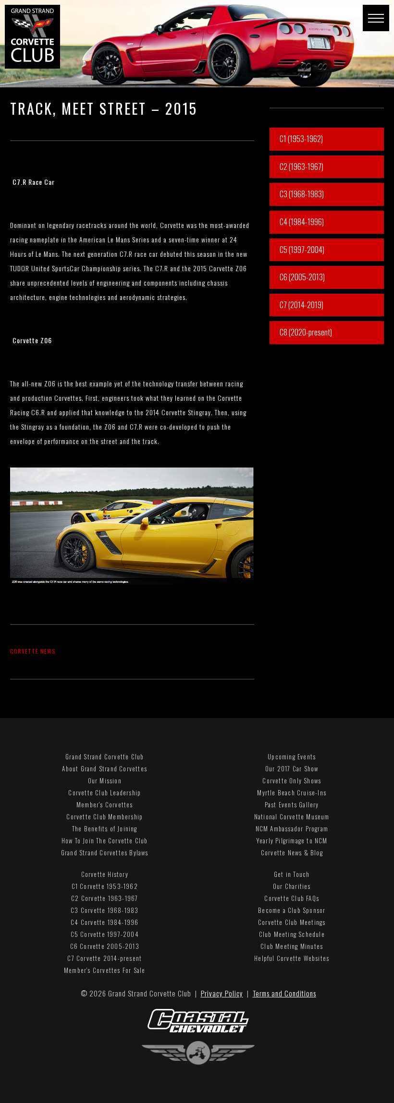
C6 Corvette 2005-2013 (104, 946)
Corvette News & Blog (292, 852)
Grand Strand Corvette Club (104, 756)
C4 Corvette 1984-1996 (104, 922)
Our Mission (105, 780)
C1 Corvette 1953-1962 (105, 886)
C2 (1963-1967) (301, 166)
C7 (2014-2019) (301, 305)
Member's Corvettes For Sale (104, 970)
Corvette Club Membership (104, 816)
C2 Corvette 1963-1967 (104, 898)
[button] (376, 18)
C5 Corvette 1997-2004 (105, 934)
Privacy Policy (222, 993)
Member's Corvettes (104, 804)
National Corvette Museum (292, 816)
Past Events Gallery (292, 804)
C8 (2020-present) (306, 332)
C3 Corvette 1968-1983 (104, 910)
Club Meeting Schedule (292, 934)
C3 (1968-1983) (302, 194)
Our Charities (292, 886)
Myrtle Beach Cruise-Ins (291, 792)
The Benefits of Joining (104, 828)
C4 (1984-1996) (302, 222)
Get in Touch (291, 874)
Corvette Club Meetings (291, 922)
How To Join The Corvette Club (105, 840)
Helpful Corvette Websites (291, 958)
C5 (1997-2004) (302, 249)
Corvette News (33, 651)
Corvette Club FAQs (291, 898)
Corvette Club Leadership (104, 792)
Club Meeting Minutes (291, 946)
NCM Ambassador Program (292, 828)
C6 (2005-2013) (302, 277)
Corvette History (104, 874)
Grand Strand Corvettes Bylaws (104, 852)
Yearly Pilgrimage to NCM (292, 840)
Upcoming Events (292, 756)
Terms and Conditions (284, 993)
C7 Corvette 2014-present (104, 958)
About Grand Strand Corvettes (104, 768)
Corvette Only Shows (291, 780)
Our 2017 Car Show (291, 768)
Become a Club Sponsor (291, 910)
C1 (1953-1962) (301, 138)
